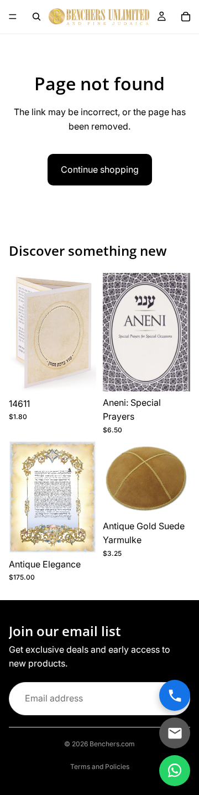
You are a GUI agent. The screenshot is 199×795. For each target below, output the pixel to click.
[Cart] (186, 16)
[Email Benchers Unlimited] (174, 732)
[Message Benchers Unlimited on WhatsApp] (174, 770)
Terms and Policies (99, 766)
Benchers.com (112, 744)
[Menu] (12, 16)
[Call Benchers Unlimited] (174, 695)
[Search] (36, 16)
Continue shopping (100, 169)
